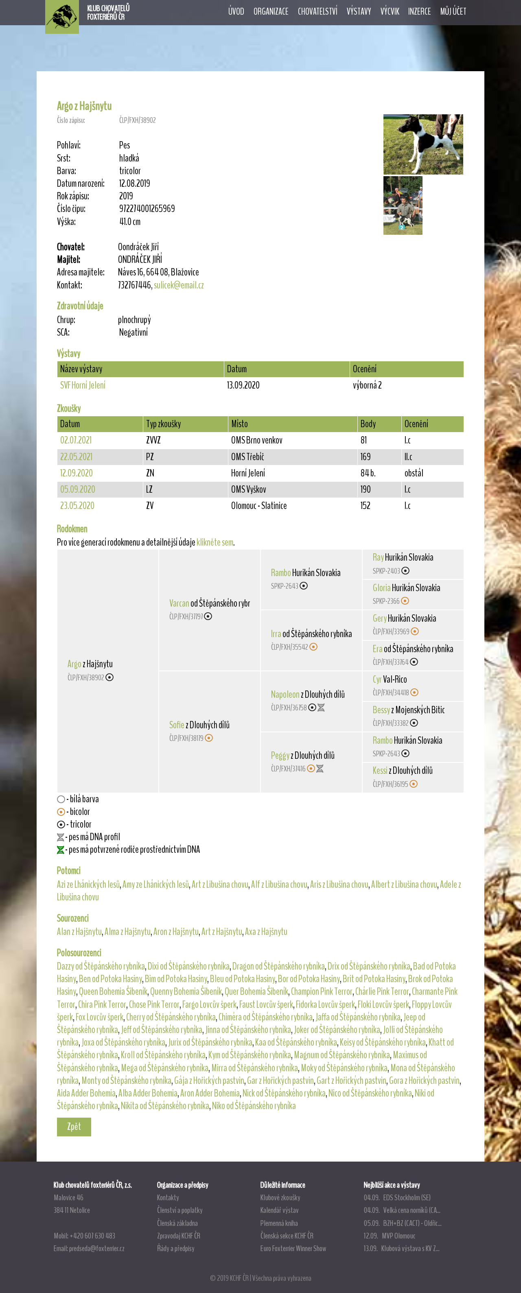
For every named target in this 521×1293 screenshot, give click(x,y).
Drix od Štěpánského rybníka (369, 966)
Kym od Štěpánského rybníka (249, 1055)
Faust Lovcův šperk (266, 1004)
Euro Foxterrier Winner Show (293, 1248)
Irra (276, 634)
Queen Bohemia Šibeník (113, 991)
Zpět (74, 1127)
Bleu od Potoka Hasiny (242, 979)
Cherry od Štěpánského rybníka (171, 1017)
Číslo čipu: (71, 209)
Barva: (66, 171)
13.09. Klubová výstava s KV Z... (402, 1248)
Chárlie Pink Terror (382, 991)
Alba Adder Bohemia (147, 1093)
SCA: (63, 332)
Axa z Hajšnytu (266, 932)
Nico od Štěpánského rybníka (370, 1093)
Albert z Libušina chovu (404, 884)
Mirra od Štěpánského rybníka (254, 1068)
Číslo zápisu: (71, 120)
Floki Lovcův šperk (383, 1004)
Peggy (280, 755)
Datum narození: (81, 183)
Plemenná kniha (279, 1223)
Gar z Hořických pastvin (280, 1081)
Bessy (381, 710)
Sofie (176, 725)
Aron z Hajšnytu (176, 932)
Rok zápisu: (73, 196)
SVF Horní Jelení (82, 385)
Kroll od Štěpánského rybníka (163, 1055)
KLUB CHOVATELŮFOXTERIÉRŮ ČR (109, 12)
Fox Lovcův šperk (99, 1017)
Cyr (377, 679)
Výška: (66, 222)
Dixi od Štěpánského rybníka (189, 966)
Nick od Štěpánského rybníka (284, 1093)
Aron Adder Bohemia (210, 1093)
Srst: (63, 158)
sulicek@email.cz (179, 285)
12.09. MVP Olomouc (390, 1235)
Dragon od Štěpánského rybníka (278, 966)
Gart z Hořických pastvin (351, 1081)
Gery (380, 618)
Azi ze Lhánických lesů (88, 884)
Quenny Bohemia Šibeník (186, 991)
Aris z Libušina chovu (339, 884)
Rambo (281, 573)
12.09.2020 (76, 473)
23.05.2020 (77, 506)
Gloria (382, 588)
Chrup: (66, 320)
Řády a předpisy (176, 1248)
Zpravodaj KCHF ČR (178, 1235)
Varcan (179, 603)
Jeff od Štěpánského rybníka (161, 1030)
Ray (378, 557)
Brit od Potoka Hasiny (374, 979)
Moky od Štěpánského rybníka (344, 1068)
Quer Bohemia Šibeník (256, 991)
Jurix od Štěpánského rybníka (210, 1042)
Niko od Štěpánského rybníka (254, 1106)
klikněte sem (215, 542)
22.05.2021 (76, 457)
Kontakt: (69, 285)
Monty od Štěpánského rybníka (126, 1081)
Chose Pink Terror (154, 1004)
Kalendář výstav (279, 1210)
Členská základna (177, 1223)
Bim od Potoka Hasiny (176, 979)
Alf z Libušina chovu (279, 884)
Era (378, 649)
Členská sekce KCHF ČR (286, 1235)
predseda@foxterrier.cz (97, 1248)
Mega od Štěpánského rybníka (164, 1068)
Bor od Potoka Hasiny (309, 979)
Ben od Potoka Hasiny (110, 979)
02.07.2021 (76, 440)
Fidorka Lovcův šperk (325, 1004)
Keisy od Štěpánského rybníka (383, 1042)
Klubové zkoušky (280, 1197)
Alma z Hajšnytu (128, 932)
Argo (74, 664)
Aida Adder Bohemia (86, 1093)
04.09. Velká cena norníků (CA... (402, 1210)
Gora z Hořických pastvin (424, 1081)
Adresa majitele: (81, 272)
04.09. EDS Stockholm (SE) (397, 1197)
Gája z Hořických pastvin (209, 1081)
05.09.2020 (77, 489)
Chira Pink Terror (102, 1004)
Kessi (380, 771)
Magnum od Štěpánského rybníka (342, 1055)
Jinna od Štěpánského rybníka (248, 1030)
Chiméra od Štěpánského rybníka (266, 1017)
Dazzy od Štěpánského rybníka (101, 966)
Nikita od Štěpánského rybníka (165, 1106)
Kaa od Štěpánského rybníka (296, 1042)
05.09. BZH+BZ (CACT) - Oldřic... (403, 1223)
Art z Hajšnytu (221, 932)
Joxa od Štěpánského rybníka (123, 1042)
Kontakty (168, 1197)
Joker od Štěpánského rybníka (337, 1030)
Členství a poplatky (180, 1210)
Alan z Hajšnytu (79, 932)
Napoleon (285, 694)
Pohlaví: (69, 145)
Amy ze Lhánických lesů (156, 884)
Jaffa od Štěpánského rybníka (358, 1017)
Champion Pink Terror (321, 991)
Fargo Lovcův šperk (209, 1004)
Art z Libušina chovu (220, 884)
